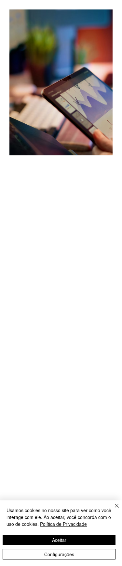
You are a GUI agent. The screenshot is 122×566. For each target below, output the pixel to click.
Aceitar (59, 540)
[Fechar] (113, 509)
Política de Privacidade (63, 524)
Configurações (59, 554)
